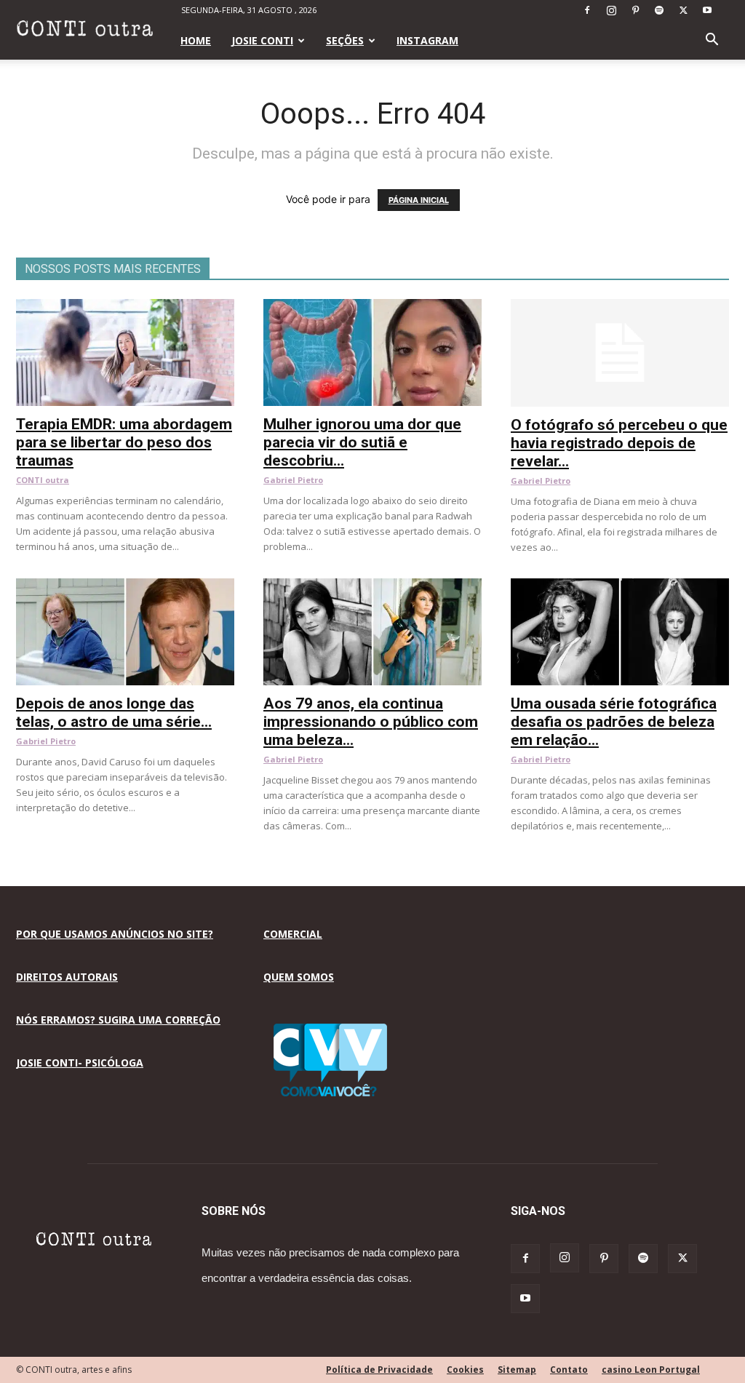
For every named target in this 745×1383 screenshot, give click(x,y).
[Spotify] (659, 10)
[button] (711, 41)
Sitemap (517, 1369)
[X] (683, 10)
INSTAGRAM (427, 40)
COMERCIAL (292, 934)
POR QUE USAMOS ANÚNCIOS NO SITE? (114, 934)
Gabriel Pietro (293, 479)
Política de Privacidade (379, 1369)
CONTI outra (42, 479)
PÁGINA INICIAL (419, 200)
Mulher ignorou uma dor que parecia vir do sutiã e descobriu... (362, 442)
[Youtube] (707, 10)
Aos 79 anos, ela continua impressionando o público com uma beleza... (370, 722)
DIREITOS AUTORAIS (67, 977)
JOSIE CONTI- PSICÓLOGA (79, 1062)
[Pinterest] (635, 10)
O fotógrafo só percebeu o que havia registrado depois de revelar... (619, 443)
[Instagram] (611, 10)
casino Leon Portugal (651, 1369)
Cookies (465, 1369)
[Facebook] (587, 10)
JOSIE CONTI (262, 40)
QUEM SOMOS (298, 977)
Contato (569, 1369)
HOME (195, 40)
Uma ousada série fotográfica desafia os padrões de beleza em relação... (614, 722)
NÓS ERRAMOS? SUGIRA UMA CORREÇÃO (118, 1020)
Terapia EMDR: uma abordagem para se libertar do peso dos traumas (124, 442)
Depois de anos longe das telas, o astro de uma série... (114, 712)
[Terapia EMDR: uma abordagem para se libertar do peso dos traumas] (125, 306)
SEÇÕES (345, 40)
